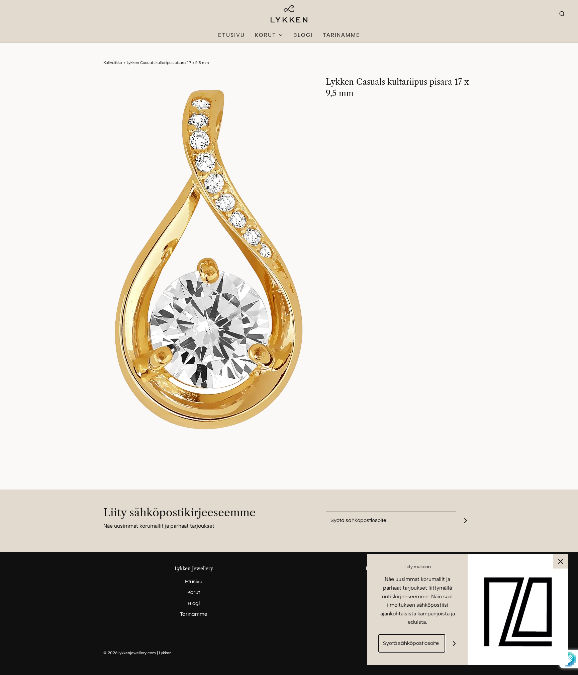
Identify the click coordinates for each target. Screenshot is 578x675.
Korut (193, 592)
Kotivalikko (112, 63)
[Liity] (465, 521)
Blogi (303, 35)
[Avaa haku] (562, 13)
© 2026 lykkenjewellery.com (129, 653)
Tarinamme (341, 35)
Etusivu (231, 35)
